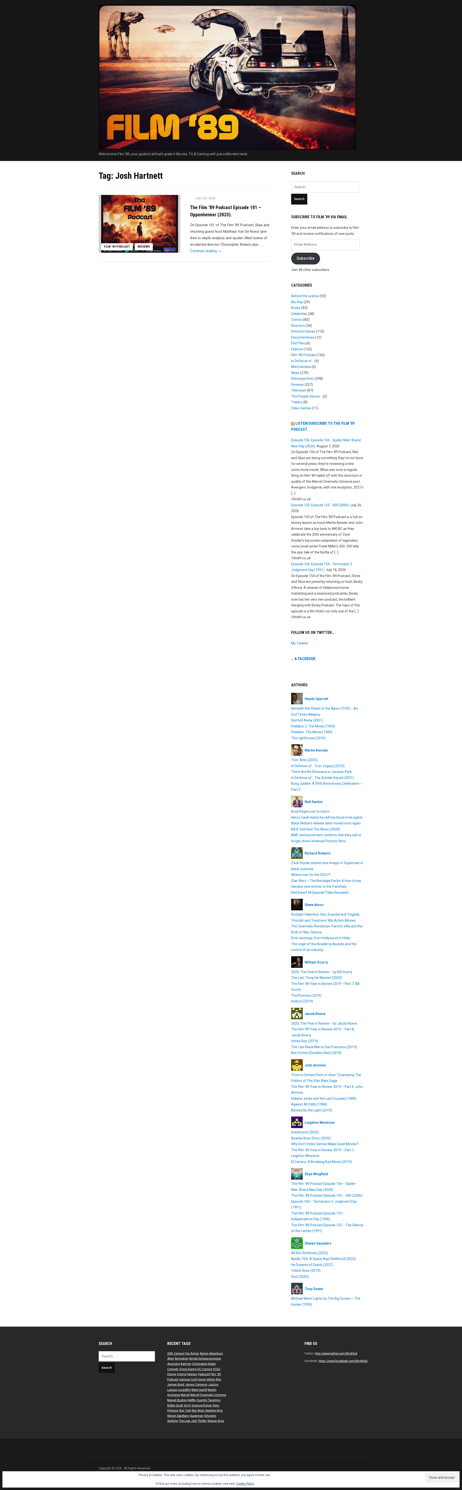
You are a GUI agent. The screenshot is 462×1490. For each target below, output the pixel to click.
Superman (196, 1416)
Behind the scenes (305, 296)
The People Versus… (306, 396)
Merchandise (301, 367)
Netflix (192, 1400)
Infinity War (213, 1379)
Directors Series (303, 331)
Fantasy (192, 1374)
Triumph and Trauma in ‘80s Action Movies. (323, 920)
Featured (204, 1374)
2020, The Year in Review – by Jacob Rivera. (324, 1023)
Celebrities (299, 314)
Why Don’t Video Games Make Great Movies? (325, 1144)
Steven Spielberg (178, 1416)
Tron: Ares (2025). (304, 760)
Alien (170, 1358)
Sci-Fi (187, 1405)
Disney (171, 1374)
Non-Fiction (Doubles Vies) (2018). (316, 1053)
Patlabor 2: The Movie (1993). (313, 726)
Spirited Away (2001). (307, 720)
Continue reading (206, 251)
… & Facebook (303, 658)
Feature (297, 349)
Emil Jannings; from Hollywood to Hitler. (321, 938)
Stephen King (214, 1410)
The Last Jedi (188, 1421)
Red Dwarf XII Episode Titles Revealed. (320, 892)
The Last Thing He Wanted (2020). (317, 978)
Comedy (172, 1369)
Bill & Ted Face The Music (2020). (316, 829)
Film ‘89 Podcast (117, 246)
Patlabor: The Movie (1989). (312, 732)
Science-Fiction (202, 1405)
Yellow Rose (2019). (306, 1270)
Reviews (144, 246)
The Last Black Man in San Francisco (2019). (324, 1047)
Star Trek (185, 1410)
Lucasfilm (184, 1390)
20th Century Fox (178, 1353)
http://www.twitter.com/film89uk (336, 1353)
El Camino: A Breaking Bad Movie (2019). (322, 1162)
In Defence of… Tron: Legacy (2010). (318, 766)
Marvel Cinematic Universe (208, 1395)
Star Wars (198, 1410)
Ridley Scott (175, 1405)
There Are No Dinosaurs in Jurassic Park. (322, 772)
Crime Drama (188, 1369)
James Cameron (196, 1384)
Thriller (202, 1421)
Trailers (296, 402)
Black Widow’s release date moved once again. (326, 823)
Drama (181, 1374)
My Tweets (299, 643)
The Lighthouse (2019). (308, 738)
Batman (186, 1364)
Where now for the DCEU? (310, 875)
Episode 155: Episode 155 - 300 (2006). (320, 505)
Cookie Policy (245, 1483)
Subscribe (305, 258)
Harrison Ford (188, 1379)
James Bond (175, 1384)
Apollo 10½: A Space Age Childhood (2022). (324, 1259)
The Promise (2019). (306, 995)
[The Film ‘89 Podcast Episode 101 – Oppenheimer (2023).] (139, 223)
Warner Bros (215, 1421)
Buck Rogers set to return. (310, 811)
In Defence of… (302, 361)
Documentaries (302, 337)
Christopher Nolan (204, 1364)
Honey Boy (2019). (305, 1041)
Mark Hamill (199, 1390)
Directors (298, 326)
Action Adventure (211, 1353)
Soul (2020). (300, 1276)
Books (296, 308)
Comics (296, 319)
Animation (181, 1358)
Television (298, 390)
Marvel (185, 1395)
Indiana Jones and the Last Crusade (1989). (324, 1098)
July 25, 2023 (205, 198)
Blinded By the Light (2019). (312, 1110)
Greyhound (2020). (305, 1132)
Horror (202, 1379)
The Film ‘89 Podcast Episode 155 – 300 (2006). (327, 1195)
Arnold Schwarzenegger (205, 1358)
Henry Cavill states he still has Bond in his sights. (327, 817)
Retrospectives (302, 378)
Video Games (301, 408)
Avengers (173, 1364)
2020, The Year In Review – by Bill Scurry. (322, 972)
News (295, 373)
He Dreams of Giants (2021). (312, 1265)
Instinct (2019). (302, 1001)
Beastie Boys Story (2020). (311, 1138)
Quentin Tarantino (208, 1400)
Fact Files (298, 343)
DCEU (216, 1369)
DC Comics (204, 1369)
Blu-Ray (297, 302)
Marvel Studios (177, 1400)
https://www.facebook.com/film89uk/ (343, 1361)
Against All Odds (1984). (309, 1104)
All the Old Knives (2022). (310, 1253)
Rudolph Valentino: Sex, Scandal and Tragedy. (325, 914)
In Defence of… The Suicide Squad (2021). (322, 778)
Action (194, 1353)
